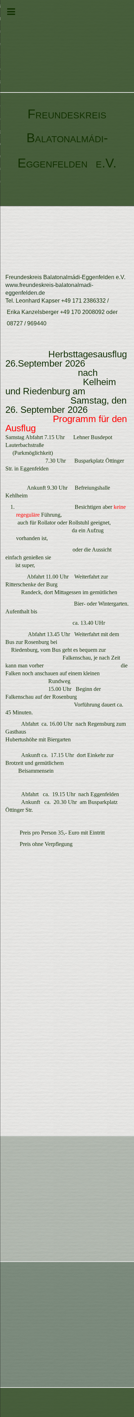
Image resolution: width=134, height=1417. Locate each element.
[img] (67, 46)
